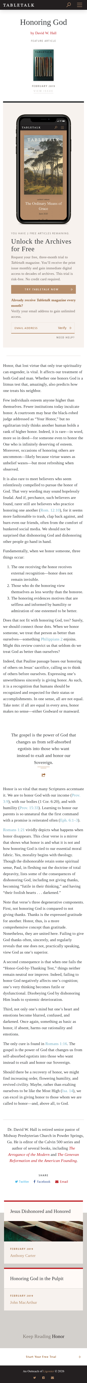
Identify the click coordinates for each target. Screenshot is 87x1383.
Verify (62, 328)
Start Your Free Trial (41, 1357)
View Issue (43, 91)
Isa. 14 (67, 1090)
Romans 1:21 (14, 829)
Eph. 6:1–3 (69, 820)
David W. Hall (45, 33)
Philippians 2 (52, 639)
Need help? (65, 337)
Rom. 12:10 (50, 510)
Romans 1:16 (56, 1043)
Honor (58, 1336)
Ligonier (48, 1371)
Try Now (42, 289)
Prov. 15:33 (29, 807)
